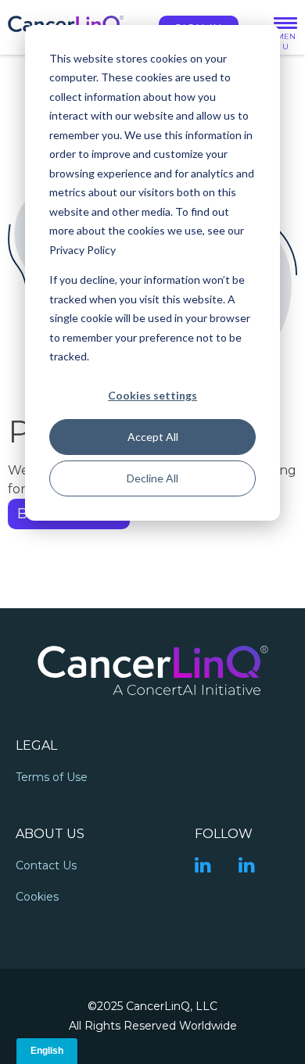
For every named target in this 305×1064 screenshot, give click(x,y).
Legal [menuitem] (36, 745)
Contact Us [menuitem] (46, 865)
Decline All (152, 478)
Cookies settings (152, 395)
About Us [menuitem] (50, 833)
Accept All (152, 436)
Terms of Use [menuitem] (52, 777)
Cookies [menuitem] (37, 897)
